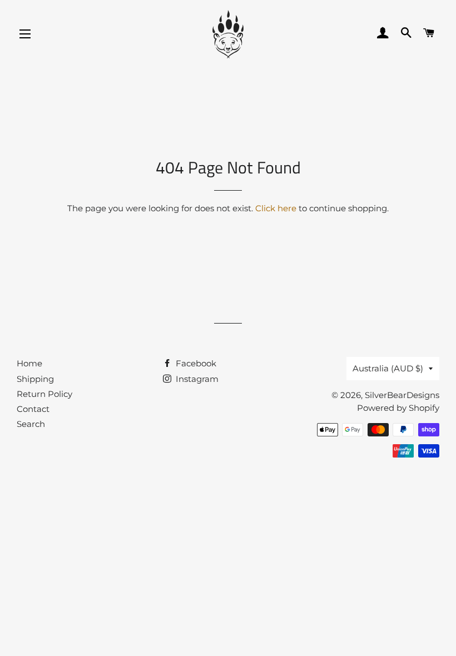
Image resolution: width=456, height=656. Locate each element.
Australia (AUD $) (388, 368)
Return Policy (44, 394)
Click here (275, 208)
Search (31, 424)
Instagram (196, 379)
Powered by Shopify (398, 407)
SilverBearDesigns (402, 395)
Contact (33, 409)
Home (29, 363)
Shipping (35, 379)
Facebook (195, 363)
